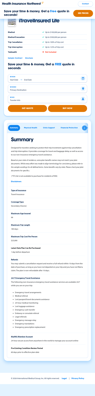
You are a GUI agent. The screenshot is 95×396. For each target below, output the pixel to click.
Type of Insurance (18, 190)
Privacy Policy (77, 379)
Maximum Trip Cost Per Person (24, 236)
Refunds (14, 259)
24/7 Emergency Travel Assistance (25, 278)
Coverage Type (17, 202)
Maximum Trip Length (20, 225)
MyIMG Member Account (22, 336)
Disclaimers (16, 182)
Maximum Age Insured (21, 213)
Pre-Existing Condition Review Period (27, 348)
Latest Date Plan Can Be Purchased (26, 248)
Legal (64, 379)
